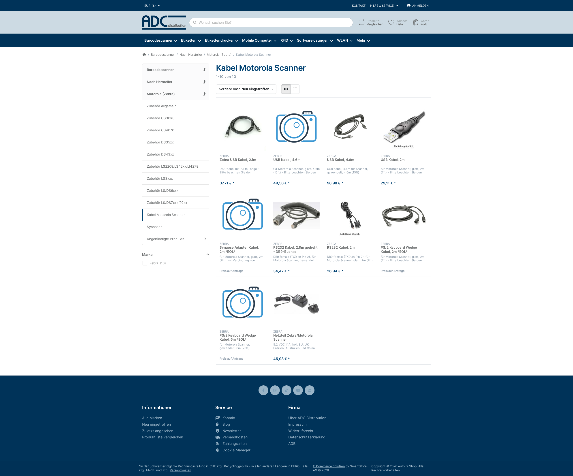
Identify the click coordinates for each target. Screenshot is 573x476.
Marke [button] (147, 254)
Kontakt (359, 5)
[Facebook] (263, 390)
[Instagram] (275, 390)
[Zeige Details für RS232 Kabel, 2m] (350, 215)
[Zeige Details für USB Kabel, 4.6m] (296, 128)
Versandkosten (180, 470)
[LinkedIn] (309, 390)
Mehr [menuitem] (361, 40)
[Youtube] (298, 390)
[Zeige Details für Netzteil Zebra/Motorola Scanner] (296, 303)
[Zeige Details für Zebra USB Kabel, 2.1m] (243, 128)
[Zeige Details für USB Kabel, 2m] (404, 128)
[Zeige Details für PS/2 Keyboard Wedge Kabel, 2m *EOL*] (404, 215)
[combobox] (152, 5)
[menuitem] (160, 40)
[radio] (286, 89)
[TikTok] (286, 390)
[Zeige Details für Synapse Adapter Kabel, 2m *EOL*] (243, 215)
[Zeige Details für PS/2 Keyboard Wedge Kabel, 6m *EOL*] (243, 303)
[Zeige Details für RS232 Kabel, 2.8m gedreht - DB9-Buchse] (296, 215)
